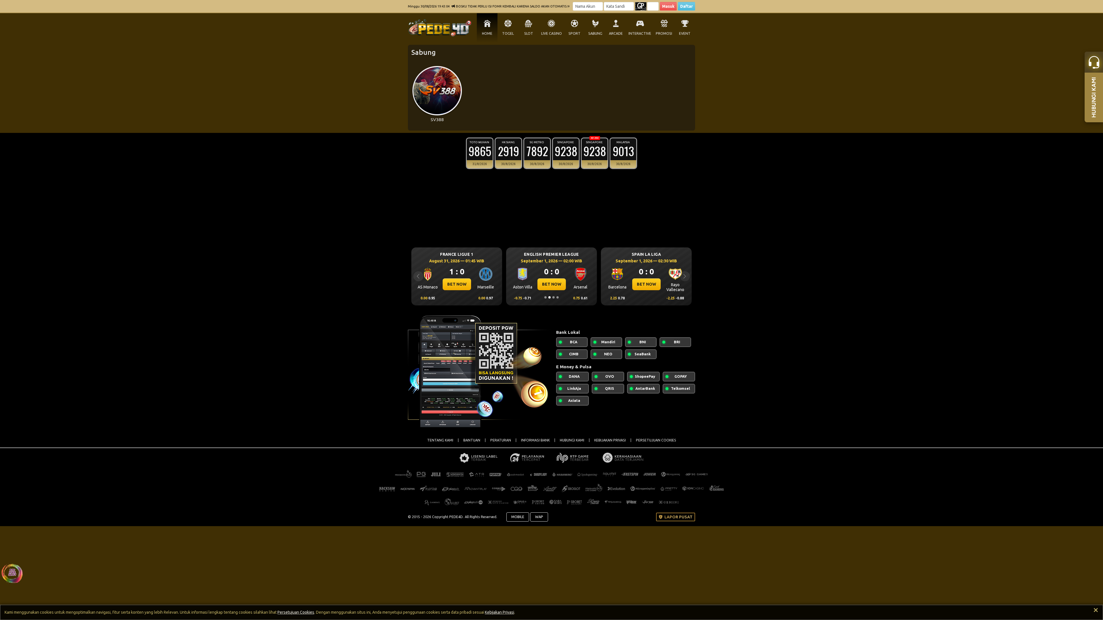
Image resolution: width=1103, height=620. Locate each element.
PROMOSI (664, 33)
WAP (539, 517)
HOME (487, 33)
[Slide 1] (545, 297)
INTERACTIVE (639, 33)
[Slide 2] (549, 297)
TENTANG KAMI (440, 440)
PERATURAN (500, 440)
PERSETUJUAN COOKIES (656, 440)
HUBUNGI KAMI (572, 440)
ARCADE (616, 33)
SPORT (574, 33)
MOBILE (517, 517)
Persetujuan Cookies (295, 612)
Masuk (668, 6)
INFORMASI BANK (535, 440)
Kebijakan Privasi (499, 612)
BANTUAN (471, 440)
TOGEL (508, 33)
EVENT (685, 33)
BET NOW (452, 284)
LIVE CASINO (551, 33)
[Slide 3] (553, 297)
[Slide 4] (557, 297)
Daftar (686, 6)
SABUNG (595, 33)
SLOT (528, 33)
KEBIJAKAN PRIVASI (610, 440)
